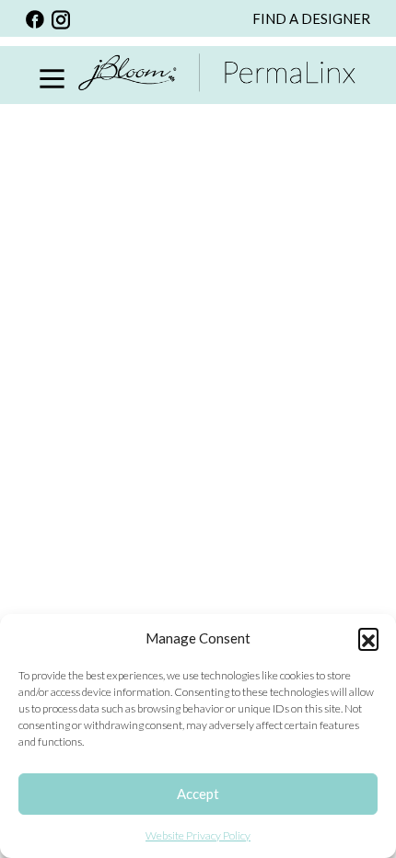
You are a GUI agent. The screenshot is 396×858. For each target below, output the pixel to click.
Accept (198, 793)
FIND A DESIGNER (311, 18)
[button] (368, 638)
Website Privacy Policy (198, 835)
